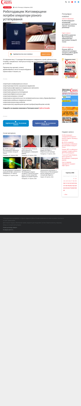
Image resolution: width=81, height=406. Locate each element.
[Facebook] (75, 2)
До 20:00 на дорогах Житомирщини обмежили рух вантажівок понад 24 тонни (11, 151)
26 (68, 188)
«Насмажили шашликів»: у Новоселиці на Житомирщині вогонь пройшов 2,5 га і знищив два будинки (49, 173)
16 (76, 183)
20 (70, 185)
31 (64, 190)
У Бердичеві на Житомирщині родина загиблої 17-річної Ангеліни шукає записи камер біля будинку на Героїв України (30, 173)
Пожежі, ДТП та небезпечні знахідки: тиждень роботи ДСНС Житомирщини (70, 51)
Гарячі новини (66, 33)
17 (64, 185)
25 (66, 188)
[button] (66, 2)
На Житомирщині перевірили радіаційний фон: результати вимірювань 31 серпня (12, 172)
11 (66, 183)
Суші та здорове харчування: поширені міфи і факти (68, 163)
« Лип (65, 194)
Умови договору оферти (10, 227)
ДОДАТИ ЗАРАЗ (46, 54)
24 (64, 188)
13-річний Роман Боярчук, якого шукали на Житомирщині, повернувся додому (30, 151)
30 (76, 188)
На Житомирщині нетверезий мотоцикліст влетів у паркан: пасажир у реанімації (69, 24)
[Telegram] (78, 2)
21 (72, 185)
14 (72, 183)
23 (76, 185)
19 (68, 185)
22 (74, 185)
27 (70, 188)
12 (68, 183)
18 (66, 185)
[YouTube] (72, 2)
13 (70, 183)
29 (74, 188)
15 (74, 183)
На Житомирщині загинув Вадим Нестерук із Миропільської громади (48, 150)
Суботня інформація (68, 18)
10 (64, 183)
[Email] (69, 2)
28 (72, 188)
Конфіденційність (8, 229)
